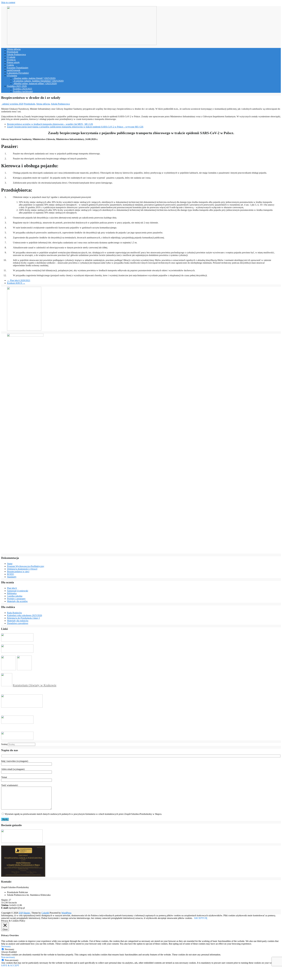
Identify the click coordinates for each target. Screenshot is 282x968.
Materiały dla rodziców (17, 620)
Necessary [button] (6, 946)
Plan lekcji (12, 588)
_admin (4, 104)
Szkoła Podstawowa (16, 54)
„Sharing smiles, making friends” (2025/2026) (34, 78)
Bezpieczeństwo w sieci (18, 571)
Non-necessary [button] (8, 957)
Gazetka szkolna (14, 596)
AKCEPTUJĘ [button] (200, 918)
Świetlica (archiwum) (23, 91)
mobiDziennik (13, 70)
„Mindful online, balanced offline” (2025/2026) (35, 83)
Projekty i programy (16, 598)
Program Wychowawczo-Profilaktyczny (25, 566)
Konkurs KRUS (16, 283)
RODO (10, 574)
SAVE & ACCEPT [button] (10, 965)
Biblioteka (12, 593)
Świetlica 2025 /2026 (17, 86)
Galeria (10, 65)
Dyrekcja (11, 59)
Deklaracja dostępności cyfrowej (22, 569)
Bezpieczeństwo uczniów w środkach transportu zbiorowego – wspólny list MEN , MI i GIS (50, 124)
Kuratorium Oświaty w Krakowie (34, 685)
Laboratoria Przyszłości (18, 73)
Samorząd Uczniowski (17, 590)
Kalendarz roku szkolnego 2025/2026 (24, 615)
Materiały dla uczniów (17, 601)
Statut (9, 563)
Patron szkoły (13, 62)
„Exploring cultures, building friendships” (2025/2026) (38, 81)
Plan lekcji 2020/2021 (18, 280)
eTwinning (12, 75)
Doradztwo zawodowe (17, 623)
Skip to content (8, 2)
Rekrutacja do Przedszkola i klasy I (23, 618)
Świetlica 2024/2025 (22, 89)
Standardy (11, 577)
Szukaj (4, 744)
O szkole (11, 57)
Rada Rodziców (14, 612)
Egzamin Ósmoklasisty (17, 67)
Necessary (9, 949)
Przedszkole (12, 52)
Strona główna (14, 49)
